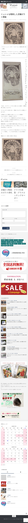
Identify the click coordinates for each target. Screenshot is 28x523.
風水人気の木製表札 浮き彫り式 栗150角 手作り (17, 328)
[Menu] (26, 1)
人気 (8, 243)
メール (15, 218)
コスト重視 (14, 241)
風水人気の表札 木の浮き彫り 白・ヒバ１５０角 (17, 315)
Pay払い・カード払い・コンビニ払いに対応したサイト (15, 383)
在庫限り (11, 243)
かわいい (11, 240)
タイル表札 (9, 320)
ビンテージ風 (19, 241)
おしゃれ (6, 240)
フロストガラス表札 (10, 353)
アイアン (16, 240)
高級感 (11, 245)
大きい (15, 243)
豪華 (5, 245)
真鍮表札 (12, 307)
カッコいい (3, 241)
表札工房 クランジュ (6, 1)
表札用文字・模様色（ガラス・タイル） (15, 490)
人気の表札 (15, 300)
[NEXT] (26, 426)
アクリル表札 (9, 333)
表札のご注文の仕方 (11, 503)
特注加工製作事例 (4, 10)
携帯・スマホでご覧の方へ (12, 496)
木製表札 (19, 313)
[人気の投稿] (20, 472)
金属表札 (16, 307)
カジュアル (21, 240)
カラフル (8, 241)
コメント (4, 209)
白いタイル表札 (17, 320)
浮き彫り (23, 243)
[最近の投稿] (7, 472)
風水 (8, 245)
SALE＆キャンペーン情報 (12, 483)
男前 (2, 245)
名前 (3, 218)
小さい (19, 243)
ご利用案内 (9, 475)
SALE (2, 240)
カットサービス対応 (10, 313)
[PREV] (2, 426)
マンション (3, 243)
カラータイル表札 (10, 300)
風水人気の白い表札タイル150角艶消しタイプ (16, 321)
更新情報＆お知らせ (11, 476)
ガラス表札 (9, 346)
